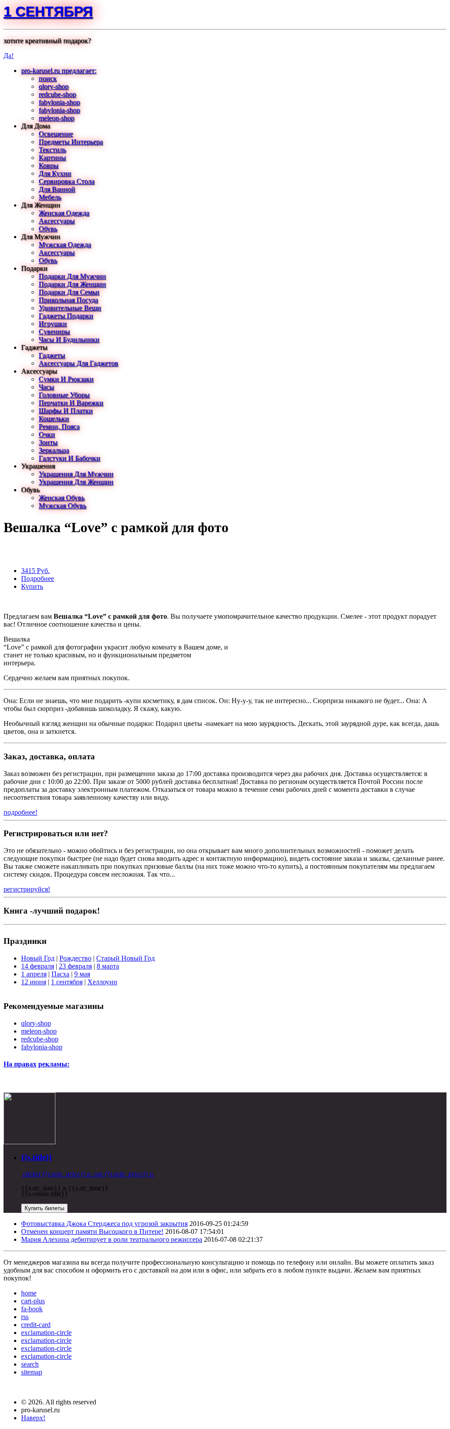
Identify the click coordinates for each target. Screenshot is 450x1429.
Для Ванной (57, 189)
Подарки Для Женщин (72, 284)
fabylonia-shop (59, 102)
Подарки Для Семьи (69, 292)
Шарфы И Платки (66, 410)
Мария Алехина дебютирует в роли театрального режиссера (111, 1239)
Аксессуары (57, 221)
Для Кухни (55, 173)
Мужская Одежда (65, 244)
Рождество (75, 958)
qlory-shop (54, 86)
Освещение (56, 134)
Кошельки (54, 418)
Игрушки (53, 323)
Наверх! (33, 1418)
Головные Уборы (64, 395)
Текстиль (52, 149)
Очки (47, 434)
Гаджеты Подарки (66, 315)
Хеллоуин (102, 982)
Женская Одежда (64, 213)
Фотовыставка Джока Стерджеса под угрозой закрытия (104, 1223)
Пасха (60, 974)
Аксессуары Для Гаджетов (78, 363)
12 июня (33, 982)
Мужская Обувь (62, 505)
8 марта (108, 966)
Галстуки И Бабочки (69, 458)
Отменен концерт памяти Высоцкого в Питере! (92, 1231)
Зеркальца (54, 450)
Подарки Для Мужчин (72, 276)
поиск (48, 78)
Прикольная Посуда (68, 300)
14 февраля (37, 966)
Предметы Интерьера (71, 141)
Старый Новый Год (125, 958)
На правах (20, 1064)
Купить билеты (44, 1208)
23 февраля (75, 966)
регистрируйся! (27, 889)
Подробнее (37, 578)
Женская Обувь (61, 497)
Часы (46, 387)
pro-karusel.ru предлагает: (58, 70)
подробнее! (20, 812)
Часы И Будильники (69, 339)
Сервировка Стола (66, 181)
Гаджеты (52, 355)
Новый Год (37, 958)
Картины (52, 157)
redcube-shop (57, 94)
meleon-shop (56, 118)
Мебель (50, 197)
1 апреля (34, 974)
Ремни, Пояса (59, 426)
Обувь (48, 228)
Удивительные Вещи (70, 308)
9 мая (82, 974)
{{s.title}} (36, 1157)
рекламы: (53, 1064)
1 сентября (48, 11)
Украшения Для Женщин (76, 482)
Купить (32, 586)
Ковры (48, 165)
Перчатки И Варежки (71, 402)
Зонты (48, 442)
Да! (9, 55)
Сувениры (54, 331)
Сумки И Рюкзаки (66, 379)
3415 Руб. (35, 570)
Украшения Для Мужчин (76, 474)
